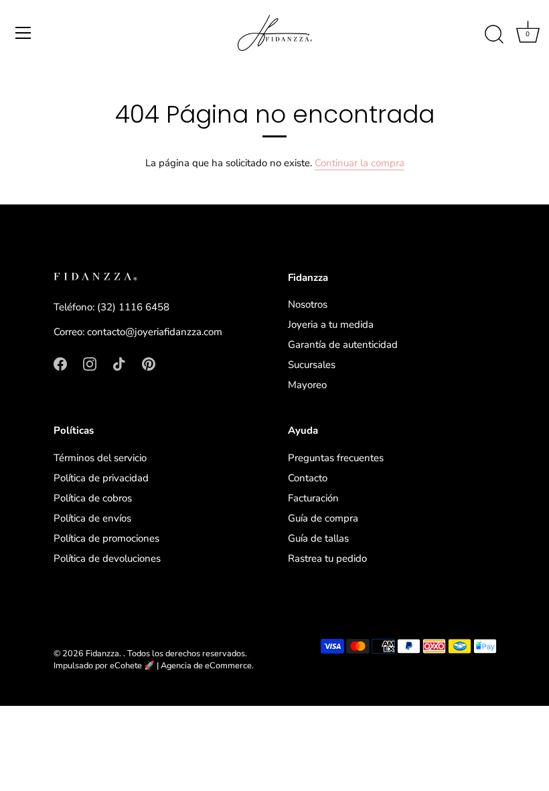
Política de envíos (92, 518)
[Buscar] (494, 35)
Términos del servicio (100, 458)
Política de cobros (93, 498)
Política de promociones (106, 538)
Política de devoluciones (107, 558)
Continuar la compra (359, 163)
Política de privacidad (101, 478)
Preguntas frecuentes (336, 458)
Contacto (307, 478)
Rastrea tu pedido (327, 558)
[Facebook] (60, 363)
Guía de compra (323, 518)
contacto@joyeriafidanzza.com (154, 332)
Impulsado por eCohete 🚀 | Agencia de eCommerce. (154, 666)
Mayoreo (307, 384)
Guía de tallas (318, 538)
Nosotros (307, 304)
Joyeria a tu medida (331, 324)
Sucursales (311, 364)
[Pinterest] (148, 363)
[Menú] (23, 33)
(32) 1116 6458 (133, 307)
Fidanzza (102, 654)
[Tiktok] (119, 363)
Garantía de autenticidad (343, 344)
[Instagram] (89, 363)
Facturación (313, 498)
